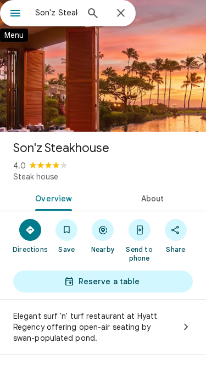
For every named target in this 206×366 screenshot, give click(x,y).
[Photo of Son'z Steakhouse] (103, 66)
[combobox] (56, 12)
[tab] (51, 197)
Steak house (35, 177)
